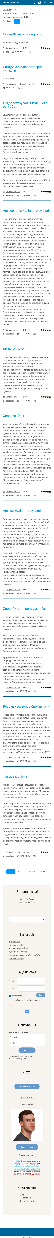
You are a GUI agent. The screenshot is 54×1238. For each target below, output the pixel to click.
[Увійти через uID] (27, 1011)
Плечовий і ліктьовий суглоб (23, 955)
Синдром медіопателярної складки (23, 68)
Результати (13, 1056)
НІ (14, 1043)
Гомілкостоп (15, 945)
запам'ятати (16, 995)
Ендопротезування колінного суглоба (25, 104)
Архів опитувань (25, 1056)
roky (7, 52)
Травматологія (16, 958)
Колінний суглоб (13, 48)
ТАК (15, 1037)
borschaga (10, 195)
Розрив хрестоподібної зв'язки (26, 706)
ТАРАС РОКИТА (27, 1097)
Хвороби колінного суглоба (24, 608)
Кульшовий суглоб (18, 952)
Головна (7, 9)
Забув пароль (21, 1000)
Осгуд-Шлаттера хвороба (22, 34)
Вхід (33, 902)
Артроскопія (11, 84)
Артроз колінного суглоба (22, 510)
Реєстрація (24, 902)
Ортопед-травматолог (11, 2)
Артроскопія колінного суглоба (27, 210)
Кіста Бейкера (13, 349)
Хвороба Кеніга (14, 416)
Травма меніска (15, 776)
